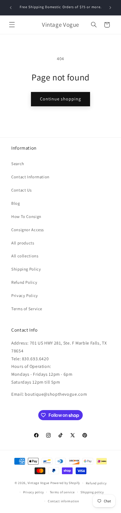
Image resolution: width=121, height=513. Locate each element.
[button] (11, 24)
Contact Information (30, 176)
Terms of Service (26, 308)
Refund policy (96, 483)
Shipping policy (92, 492)
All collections (24, 255)
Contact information (63, 501)
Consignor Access (27, 229)
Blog (15, 203)
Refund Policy (24, 282)
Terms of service (62, 492)
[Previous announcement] (11, 7)
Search (17, 163)
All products (22, 243)
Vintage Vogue (39, 483)
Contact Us (21, 190)
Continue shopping (60, 99)
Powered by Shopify (65, 483)
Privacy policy (33, 492)
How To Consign (26, 216)
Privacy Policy (24, 295)
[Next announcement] (110, 7)
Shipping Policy (26, 269)
